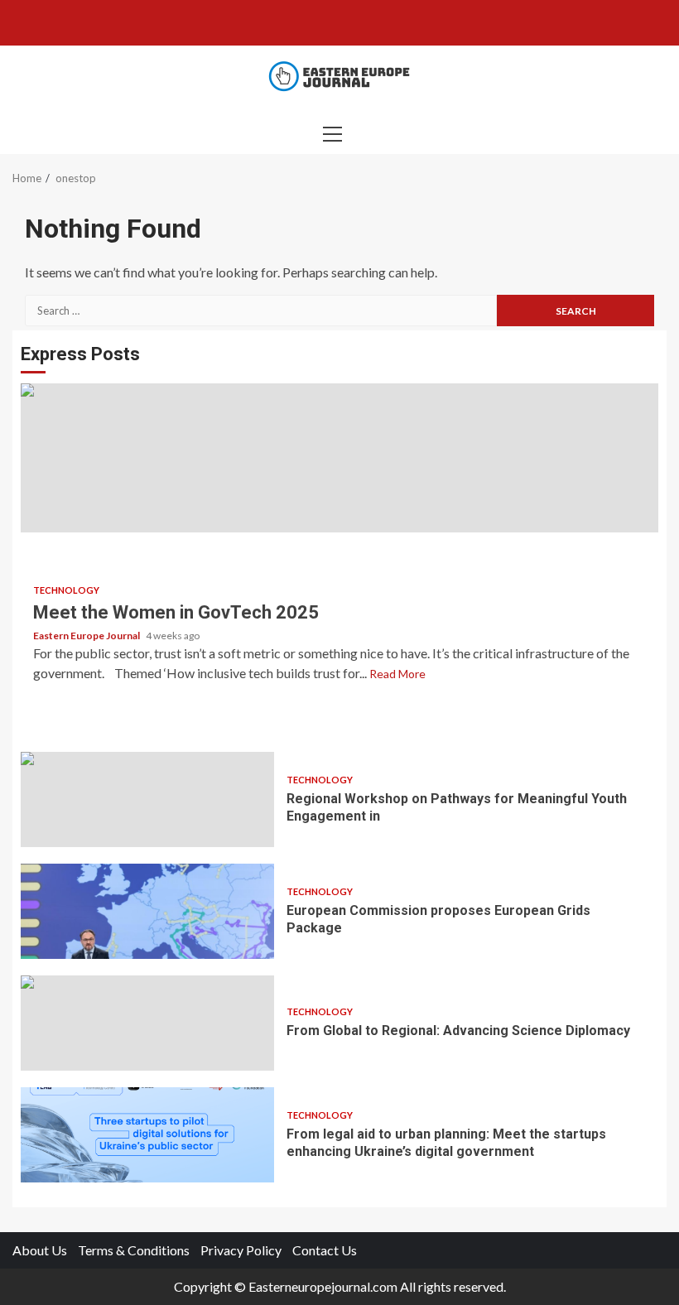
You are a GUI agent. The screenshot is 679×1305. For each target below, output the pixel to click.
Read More (397, 674)
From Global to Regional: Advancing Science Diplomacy (147, 1023)
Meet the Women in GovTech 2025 (339, 457)
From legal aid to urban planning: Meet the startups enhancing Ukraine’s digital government (147, 1134)
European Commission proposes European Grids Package (147, 911)
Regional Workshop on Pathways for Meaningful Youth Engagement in (147, 799)
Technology (66, 590)
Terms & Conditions (134, 1250)
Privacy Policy (241, 1250)
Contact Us (324, 1250)
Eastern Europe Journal (87, 635)
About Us (39, 1250)
